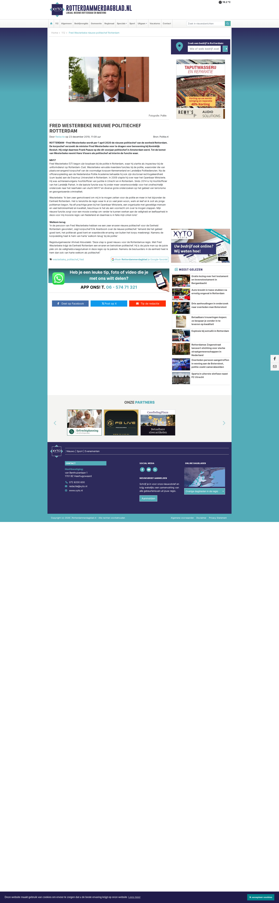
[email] (275, 367)
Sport (132, 23)
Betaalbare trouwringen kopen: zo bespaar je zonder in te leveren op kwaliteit (209, 320)
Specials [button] (121, 23)
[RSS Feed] (155, 469)
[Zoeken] (228, 23)
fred (81, 259)
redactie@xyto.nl (78, 486)
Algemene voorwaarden (182, 518)
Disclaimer (201, 518)
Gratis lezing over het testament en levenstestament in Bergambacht (209, 279)
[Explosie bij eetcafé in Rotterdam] (181, 335)
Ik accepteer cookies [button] (260, 897)
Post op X (111, 303)
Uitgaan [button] (141, 23)
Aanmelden (148, 498)
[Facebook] (143, 469)
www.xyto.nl (76, 490)
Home (54, 32)
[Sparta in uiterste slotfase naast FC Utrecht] (181, 378)
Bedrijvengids (81, 23)
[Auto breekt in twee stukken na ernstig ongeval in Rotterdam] (181, 294)
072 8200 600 (77, 482)
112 (56, 23)
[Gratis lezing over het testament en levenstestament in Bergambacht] (181, 280)
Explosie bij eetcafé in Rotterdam (210, 331)
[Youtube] (149, 469)
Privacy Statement (218, 518)
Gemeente (96, 23)
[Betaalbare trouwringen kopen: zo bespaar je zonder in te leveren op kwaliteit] (181, 321)
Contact (167, 23)
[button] (51, 423)
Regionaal (109, 23)
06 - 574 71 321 (121, 287)
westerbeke (59, 259)
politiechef (72, 259)
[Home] (51, 23)
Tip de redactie (150, 303)
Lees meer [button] (134, 897)
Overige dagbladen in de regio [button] (202, 491)
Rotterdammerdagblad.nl (99, 8)
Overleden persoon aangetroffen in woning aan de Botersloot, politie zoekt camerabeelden (210, 363)
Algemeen (66, 23)
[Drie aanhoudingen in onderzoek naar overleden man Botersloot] (181, 308)
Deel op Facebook (73, 303)
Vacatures (155, 23)
